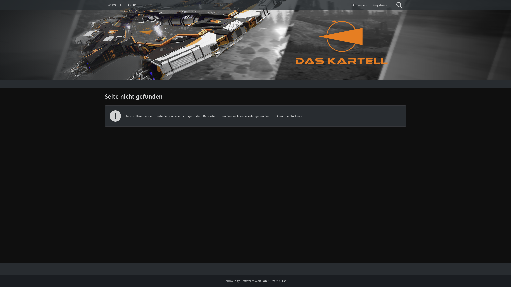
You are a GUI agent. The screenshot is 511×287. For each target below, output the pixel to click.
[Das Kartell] (343, 42)
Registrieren (381, 5)
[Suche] (399, 5)
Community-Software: (256, 281)
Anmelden (360, 5)
